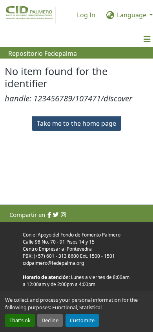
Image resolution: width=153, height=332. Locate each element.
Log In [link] (86, 15)
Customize (82, 320)
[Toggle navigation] (147, 39)
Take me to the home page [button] (76, 123)
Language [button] (131, 15)
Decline (50, 320)
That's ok (20, 320)
